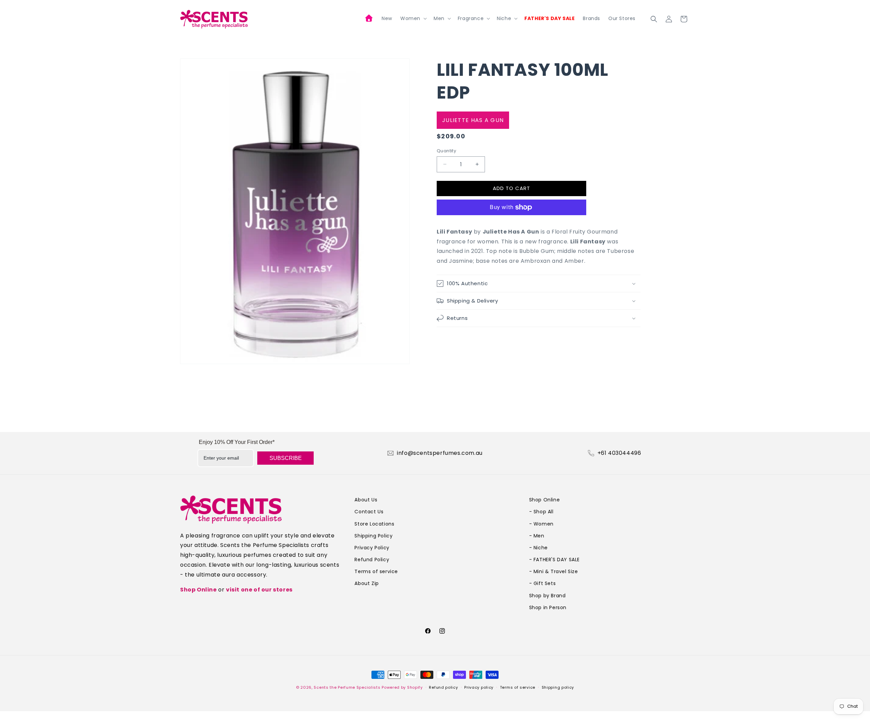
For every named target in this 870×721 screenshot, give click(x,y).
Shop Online (198, 590)
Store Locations (374, 523)
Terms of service (376, 571)
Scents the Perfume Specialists (347, 687)
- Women (541, 523)
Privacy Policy (371, 547)
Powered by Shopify (402, 687)
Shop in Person (548, 607)
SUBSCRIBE (285, 458)
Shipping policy (558, 687)
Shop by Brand (547, 595)
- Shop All (541, 511)
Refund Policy (371, 559)
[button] (413, 18)
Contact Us (368, 511)
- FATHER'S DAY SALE (554, 559)
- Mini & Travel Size (553, 571)
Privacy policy (478, 687)
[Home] (369, 19)
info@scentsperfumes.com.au (440, 453)
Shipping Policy (373, 535)
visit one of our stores (259, 590)
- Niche (538, 547)
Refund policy (443, 687)
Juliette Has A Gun (473, 120)
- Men (536, 535)
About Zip (366, 583)
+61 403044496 (619, 453)
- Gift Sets (542, 583)
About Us (365, 499)
